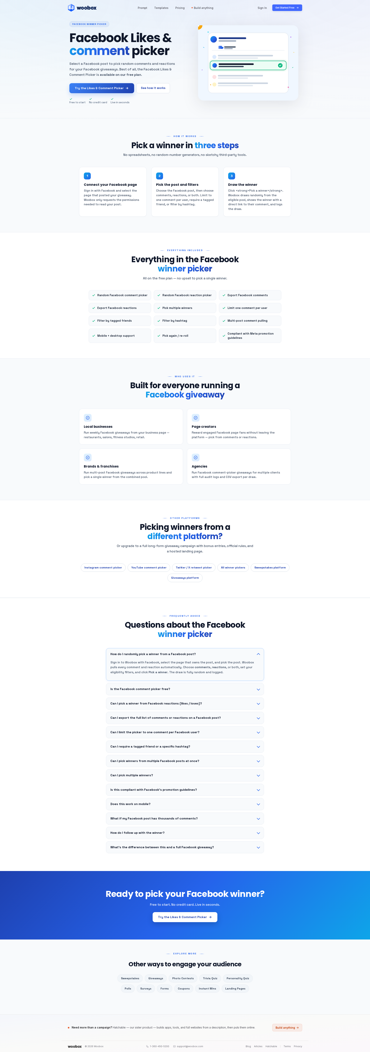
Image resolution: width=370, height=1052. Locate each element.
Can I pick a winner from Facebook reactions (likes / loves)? (156, 703)
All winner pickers (233, 567)
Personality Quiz (238, 978)
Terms (287, 1046)
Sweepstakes (130, 978)
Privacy (298, 1046)
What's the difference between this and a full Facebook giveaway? (162, 847)
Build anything (203, 7)
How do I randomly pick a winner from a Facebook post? (153, 654)
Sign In (262, 7)
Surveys (145, 988)
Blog (248, 1046)
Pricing (180, 7)
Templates (161, 7)
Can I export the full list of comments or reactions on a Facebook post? (165, 718)
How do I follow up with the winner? (137, 833)
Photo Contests (183, 978)
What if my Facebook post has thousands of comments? (154, 818)
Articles (258, 1046)
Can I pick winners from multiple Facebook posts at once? (154, 761)
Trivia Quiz (210, 978)
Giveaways (155, 978)
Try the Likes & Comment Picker (99, 88)
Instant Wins (207, 988)
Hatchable (271, 1046)
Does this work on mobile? (130, 804)
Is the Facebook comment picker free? (140, 689)
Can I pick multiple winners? (131, 775)
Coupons (184, 988)
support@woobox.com (190, 1046)
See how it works (153, 88)
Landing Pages (235, 988)
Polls (128, 988)
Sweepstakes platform (270, 567)
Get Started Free (284, 7)
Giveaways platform (185, 577)
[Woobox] (75, 1046)
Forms (165, 988)
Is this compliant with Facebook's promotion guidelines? (153, 790)
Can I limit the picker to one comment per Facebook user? (154, 732)
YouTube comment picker (148, 567)
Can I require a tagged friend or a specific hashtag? (150, 746)
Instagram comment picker (103, 567)
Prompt (142, 7)
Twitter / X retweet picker (194, 567)
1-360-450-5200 (159, 1046)
